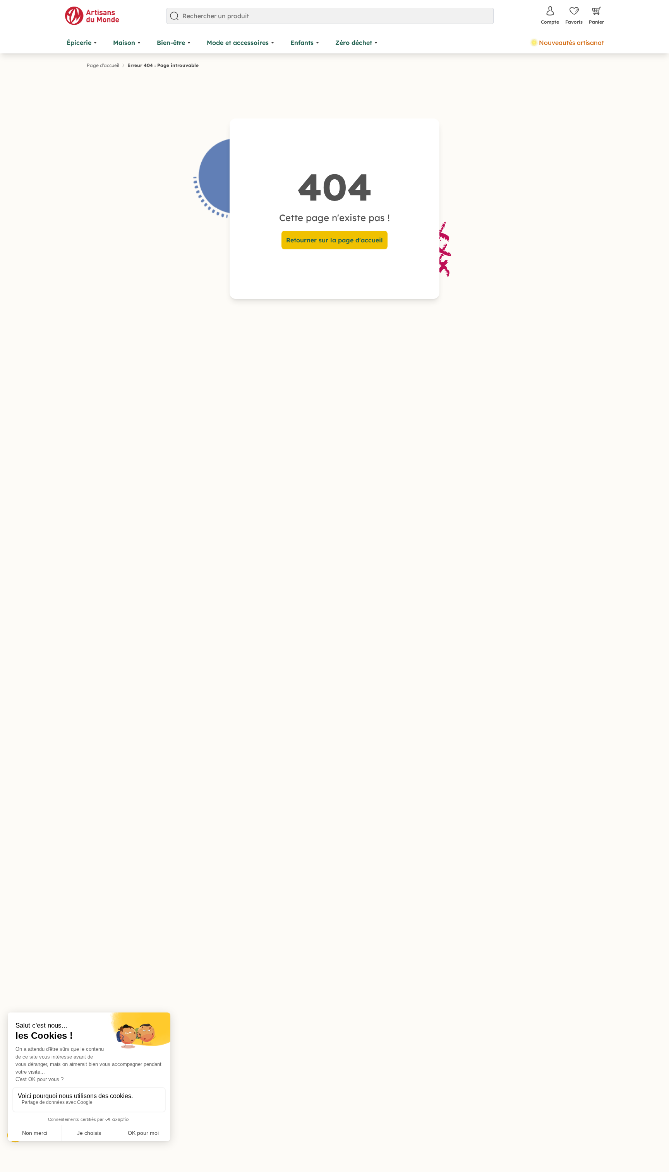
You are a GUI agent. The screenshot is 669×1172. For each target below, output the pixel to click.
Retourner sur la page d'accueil (334, 240)
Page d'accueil (103, 65)
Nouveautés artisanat (571, 42)
